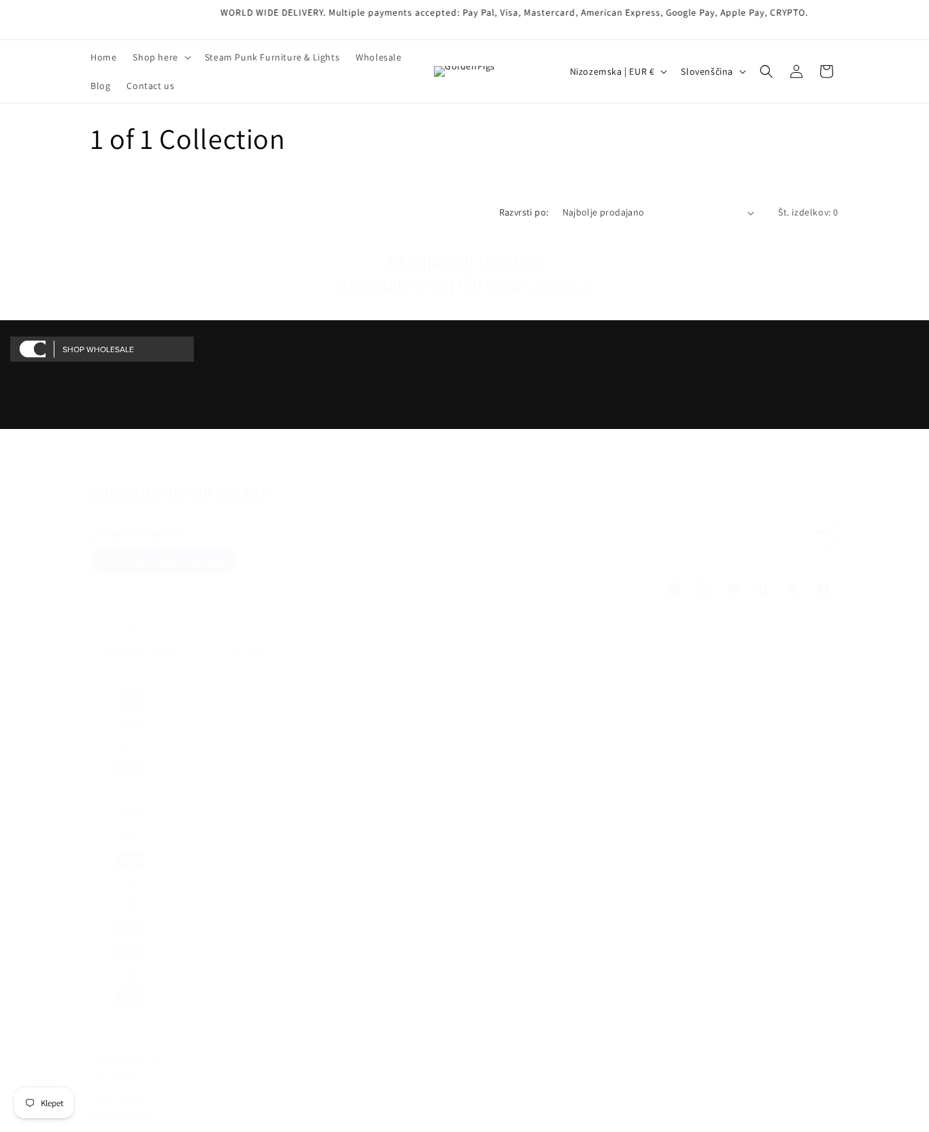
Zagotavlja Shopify (185, 1031)
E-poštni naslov (145, 533)
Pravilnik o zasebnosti (125, 1058)
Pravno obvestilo (117, 1100)
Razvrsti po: (524, 212)
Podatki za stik (114, 1086)
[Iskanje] (766, 71)
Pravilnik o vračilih (120, 1045)
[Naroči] (824, 532)
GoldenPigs (135, 1031)
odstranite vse (560, 287)
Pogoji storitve (113, 1072)
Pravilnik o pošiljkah (123, 1114)
